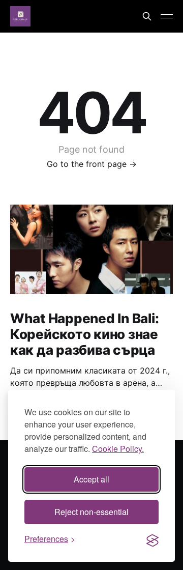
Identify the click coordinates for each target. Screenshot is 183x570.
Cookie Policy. (118, 448)
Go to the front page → (92, 164)
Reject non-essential (91, 512)
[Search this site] (147, 16)
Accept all (91, 479)
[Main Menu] (166, 16)
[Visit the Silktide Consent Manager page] (152, 539)
